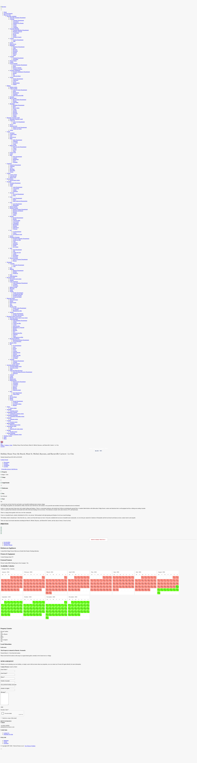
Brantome (15, 51)
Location (6, 466)
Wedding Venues (8, 436)
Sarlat (14, 55)
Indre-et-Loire (13, 145)
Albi (14, 251)
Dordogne (12, 45)
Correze (12, 38)
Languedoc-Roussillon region (17, 416)
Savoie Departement (18, 401)
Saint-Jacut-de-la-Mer (18, 95)
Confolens (15, 27)
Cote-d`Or (12, 120)
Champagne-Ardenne (12, 412)
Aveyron (12, 192)
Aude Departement (17, 187)
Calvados (12, 263)
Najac (14, 195)
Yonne (11, 130)
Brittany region (13, 87)
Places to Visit (7, 15)
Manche (12, 269)
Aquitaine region (14, 411)
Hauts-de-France (11, 298)
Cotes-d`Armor (13, 88)
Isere (11, 391)
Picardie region (13, 431)
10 (18, 580)
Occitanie (9, 181)
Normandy (9, 262)
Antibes (15, 322)
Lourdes (15, 213)
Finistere (12, 96)
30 (14, 589)
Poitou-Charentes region (16, 434)
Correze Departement (18, 40)
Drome (11, 377)
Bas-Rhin (12, 169)
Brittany (9, 85)
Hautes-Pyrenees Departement (20, 209)
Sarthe (11, 290)
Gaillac (14, 254)
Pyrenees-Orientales (15, 237)
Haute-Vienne (13, 60)
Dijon (14, 123)
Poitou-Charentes (11, 433)
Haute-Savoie (13, 380)
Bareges (15, 212)
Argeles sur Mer (17, 240)
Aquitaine (9, 409)
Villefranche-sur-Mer (18, 337)
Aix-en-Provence (17, 341)
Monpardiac (16, 205)
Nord (11, 305)
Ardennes (12, 166)
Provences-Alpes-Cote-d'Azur (14, 316)
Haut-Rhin (12, 170)
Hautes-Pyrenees (14, 208)
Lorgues (15, 351)
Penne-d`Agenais (17, 67)
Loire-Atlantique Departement (20, 283)
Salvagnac (15, 256)
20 (5, 586)
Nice (14, 331)
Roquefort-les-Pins (17, 333)
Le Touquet (16, 309)
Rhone (11, 398)
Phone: (3, 677)
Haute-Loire (13, 379)
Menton (15, 329)
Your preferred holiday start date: (9, 684)
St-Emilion (15, 59)
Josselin (15, 110)
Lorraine (9, 420)
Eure (11, 267)
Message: (3, 692)
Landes (11, 62)
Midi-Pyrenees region (15, 424)
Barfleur (15, 272)
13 (5, 583)
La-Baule (15, 284)
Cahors (14, 233)
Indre (11, 138)
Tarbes (14, 215)
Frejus (14, 349)
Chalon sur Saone (17, 128)
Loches (14, 149)
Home (5, 12)
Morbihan (12, 103)
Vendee (11, 291)
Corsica (8, 173)
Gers (11, 202)
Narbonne (15, 191)
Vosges (11, 172)
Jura (11, 304)
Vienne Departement (18, 78)
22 (11, 586)
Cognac (15, 26)
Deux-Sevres (13, 44)
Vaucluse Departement (18, 361)
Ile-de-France (10, 178)
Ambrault (15, 141)
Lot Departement (17, 231)
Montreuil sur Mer (17, 310)
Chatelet (15, 158)
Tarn (11, 248)
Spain (5, 437)
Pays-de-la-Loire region (15, 279)
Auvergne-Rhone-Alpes (12, 365)
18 (21, 583)
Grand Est (9, 163)
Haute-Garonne (13, 206)
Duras (14, 66)
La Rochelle (16, 33)
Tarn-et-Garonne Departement (20, 259)
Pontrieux (15, 94)
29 (11, 589)
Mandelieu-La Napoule (18, 327)
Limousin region (14, 419)
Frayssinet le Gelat (17, 234)
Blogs (5, 438)
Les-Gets (15, 386)
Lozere (11, 235)
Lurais (14, 144)
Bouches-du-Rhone (14, 338)
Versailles (15, 162)
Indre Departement (17, 140)
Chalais (15, 24)
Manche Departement (18, 270)
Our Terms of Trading (30, 746)
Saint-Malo (15, 102)
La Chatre (15, 142)
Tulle (14, 41)
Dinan (14, 91)
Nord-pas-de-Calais (11, 426)
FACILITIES (7, 542)
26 (2, 589)
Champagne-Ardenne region (17, 413)
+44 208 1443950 (5, 725)
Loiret (11, 153)
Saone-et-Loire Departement (20, 127)
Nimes (14, 199)
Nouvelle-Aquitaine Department (17, 17)
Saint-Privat (16, 227)
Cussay (14, 148)
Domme (15, 52)
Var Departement (17, 345)
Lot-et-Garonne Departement (20, 65)
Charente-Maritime (14, 28)
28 (8, 589)
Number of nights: (5, 688)
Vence (14, 335)
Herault (11, 216)
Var (11, 344)
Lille (11, 427)
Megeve (15, 387)
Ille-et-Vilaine (13, 98)
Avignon (15, 362)
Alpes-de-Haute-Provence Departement (22, 372)
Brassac (15, 260)
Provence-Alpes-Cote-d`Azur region (19, 317)
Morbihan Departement (18, 105)
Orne (11, 274)
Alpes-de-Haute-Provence (16, 370)
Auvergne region (14, 367)
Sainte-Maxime (16, 352)
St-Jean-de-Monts (17, 297)
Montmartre (16, 159)
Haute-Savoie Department (19, 381)
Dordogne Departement (18, 46)
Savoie (11, 399)
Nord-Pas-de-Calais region (16, 429)
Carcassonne (16, 188)
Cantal (11, 376)
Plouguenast (16, 92)
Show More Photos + (98, 539)
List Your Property (8, 13)
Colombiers (16, 223)
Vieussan (15, 229)
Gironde (12, 56)
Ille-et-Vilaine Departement (19, 99)
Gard (11, 197)
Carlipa (14, 190)
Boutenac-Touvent (17, 31)
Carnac (14, 109)
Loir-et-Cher (13, 152)
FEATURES (7, 543)
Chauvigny (15, 80)
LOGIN (3, 446)
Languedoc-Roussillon (12, 415)
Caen (14, 266)
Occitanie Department (15, 183)
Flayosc (15, 348)
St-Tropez (15, 358)
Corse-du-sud (13, 176)
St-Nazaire (15, 285)
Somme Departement (18, 313)
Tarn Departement (17, 249)
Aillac (14, 48)
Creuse (11, 42)
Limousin (9, 417)
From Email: (4, 673)
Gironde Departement (18, 58)
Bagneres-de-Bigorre (18, 210)
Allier (11, 369)
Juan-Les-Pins (16, 326)
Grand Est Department (15, 165)
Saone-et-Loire (13, 126)
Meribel (15, 405)
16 (14, 583)
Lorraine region (13, 422)
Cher (11, 135)
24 (18, 586)
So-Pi (14, 160)
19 (2, 586)
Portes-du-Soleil (17, 390)
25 (21, 586)
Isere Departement (17, 392)
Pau (14, 74)
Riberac (15, 53)
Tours (14, 151)
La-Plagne (15, 402)
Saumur (12, 280)
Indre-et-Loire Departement (19, 147)
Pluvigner (15, 113)
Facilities (6, 463)
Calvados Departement (18, 265)
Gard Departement (17, 198)
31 (18, 589)
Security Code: (4, 709)
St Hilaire (12, 133)
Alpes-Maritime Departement (20, 320)
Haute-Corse (13, 177)
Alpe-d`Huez (16, 394)
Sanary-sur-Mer (17, 355)
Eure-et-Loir (13, 137)
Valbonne (15, 334)
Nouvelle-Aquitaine (11, 16)
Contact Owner (4, 459)
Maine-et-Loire (13, 287)
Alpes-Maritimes (14, 319)
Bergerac (15, 49)
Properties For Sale (8, 734)
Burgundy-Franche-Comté (13, 117)
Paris (11, 155)
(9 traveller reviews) (6, 469)
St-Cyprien (15, 247)
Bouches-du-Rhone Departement (21, 340)
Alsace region (13, 408)
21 (8, 586)
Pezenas (15, 226)
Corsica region (13, 174)
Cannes (15, 324)
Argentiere (15, 383)
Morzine (15, 388)
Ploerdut (15, 112)
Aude (11, 185)
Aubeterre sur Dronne (18, 23)
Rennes (15, 101)
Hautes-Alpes (13, 342)
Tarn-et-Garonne (14, 258)
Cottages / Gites (103, 448)
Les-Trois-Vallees (17, 404)
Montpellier (16, 224)
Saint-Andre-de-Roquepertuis (20, 201)
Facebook (6, 743)
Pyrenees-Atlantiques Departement (21, 71)
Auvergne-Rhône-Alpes (16, 366)
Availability (6, 465)
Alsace (8, 406)
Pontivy (15, 115)
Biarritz (15, 73)
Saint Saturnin (16, 363)
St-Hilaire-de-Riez (17, 295)
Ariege (11, 184)
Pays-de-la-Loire (11, 277)
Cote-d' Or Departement (19, 122)
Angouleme (16, 21)
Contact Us (6, 733)
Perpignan (15, 244)
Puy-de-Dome (13, 397)
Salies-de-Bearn (17, 76)
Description (6, 462)
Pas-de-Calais (13, 306)
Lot (11, 230)
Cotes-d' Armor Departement (20, 90)
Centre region (13, 134)
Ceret (14, 241)
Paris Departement (17, 156)
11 (21, 580)
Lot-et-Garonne (13, 63)
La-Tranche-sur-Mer (18, 294)
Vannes (14, 116)
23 (14, 586)
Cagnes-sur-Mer (17, 323)
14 (8, 583)
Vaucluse (12, 359)
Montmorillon (16, 83)
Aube (11, 167)
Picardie (9, 430)
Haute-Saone (13, 302)
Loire (11, 395)
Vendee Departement (18, 292)
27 (5, 589)
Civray (14, 81)
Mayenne (12, 288)
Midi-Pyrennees (10, 423)
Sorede (14, 245)
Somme (12, 312)
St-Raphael (15, 356)
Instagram (6, 740)
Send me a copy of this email (9, 718)
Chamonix (15, 384)
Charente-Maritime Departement (21, 30)
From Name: (4, 669)
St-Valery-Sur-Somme (18, 315)
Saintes (14, 35)
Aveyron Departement (18, 194)
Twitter (5, 742)
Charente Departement (18, 20)
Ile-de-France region (15, 180)
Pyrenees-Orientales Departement (21, 238)
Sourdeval (15, 273)
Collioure (15, 242)
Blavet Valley (16, 108)
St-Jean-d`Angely (17, 37)
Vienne (11, 77)
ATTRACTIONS (8, 545)
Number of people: (5, 680)
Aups (14, 347)
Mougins (15, 330)
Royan (14, 34)
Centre (8, 131)
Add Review (14, 469)
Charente (12, 19)
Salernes (15, 354)
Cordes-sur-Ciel (17, 252)
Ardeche (12, 374)
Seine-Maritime (13, 276)
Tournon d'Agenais (17, 69)
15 (11, 583)
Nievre (11, 124)
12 (2, 583)
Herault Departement (18, 217)
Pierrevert (15, 373)
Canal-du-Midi (16, 220)
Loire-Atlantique (14, 281)
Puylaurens (15, 255)
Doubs (11, 301)
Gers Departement (17, 203)
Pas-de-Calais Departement (19, 308)
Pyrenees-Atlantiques (15, 70)
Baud (14, 106)
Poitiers (15, 84)
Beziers (15, 219)
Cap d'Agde (16, 222)
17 (18, 583)
